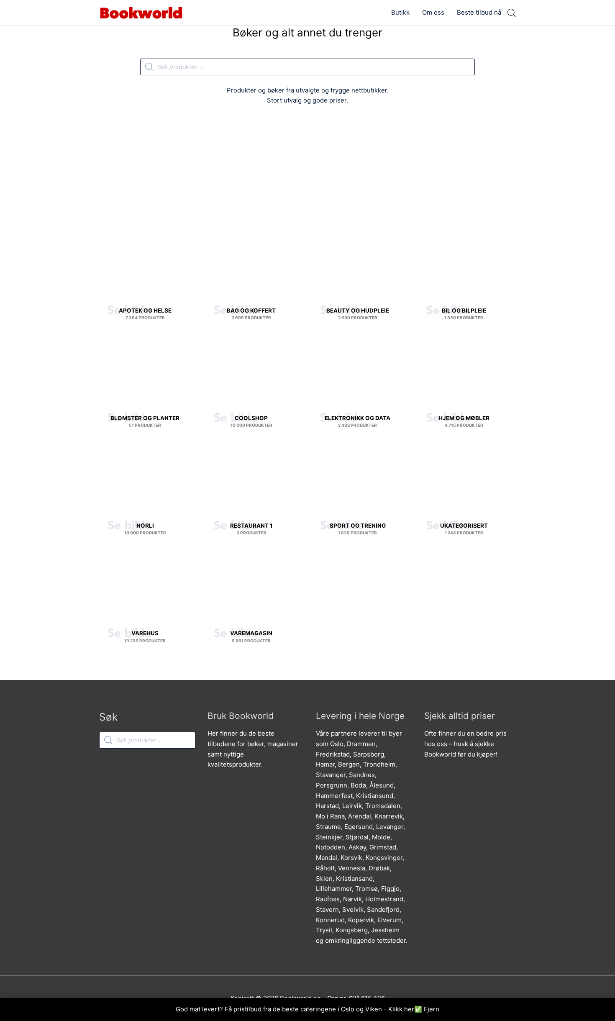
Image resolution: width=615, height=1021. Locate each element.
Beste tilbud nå (479, 12)
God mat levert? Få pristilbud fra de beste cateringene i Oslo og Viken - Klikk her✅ (300, 1009)
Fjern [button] (431, 1009)
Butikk (400, 12)
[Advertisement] (307, 174)
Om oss (433, 12)
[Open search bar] (511, 13)
